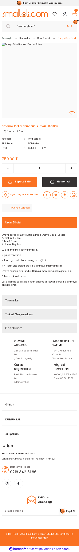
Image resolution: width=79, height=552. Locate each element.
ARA (69, 26)
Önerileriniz (13, 328)
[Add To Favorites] (72, 113)
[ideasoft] (17, 549)
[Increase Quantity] (71, 168)
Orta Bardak (34, 138)
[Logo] (25, 13)
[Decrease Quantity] (7, 168)
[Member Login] (64, 14)
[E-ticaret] (39, 549)
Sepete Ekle (23, 181)
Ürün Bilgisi (13, 222)
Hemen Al (63, 181)
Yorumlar (12, 300)
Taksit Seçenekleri (19, 314)
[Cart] (74, 14)
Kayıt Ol (70, 511)
